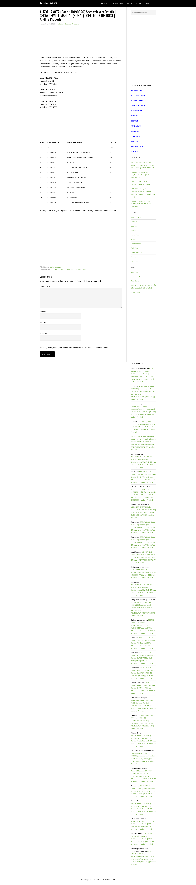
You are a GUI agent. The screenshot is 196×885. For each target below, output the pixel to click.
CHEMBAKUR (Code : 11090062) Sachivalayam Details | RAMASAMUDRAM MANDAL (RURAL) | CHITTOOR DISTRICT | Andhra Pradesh (143, 673)
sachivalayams (55, 267)
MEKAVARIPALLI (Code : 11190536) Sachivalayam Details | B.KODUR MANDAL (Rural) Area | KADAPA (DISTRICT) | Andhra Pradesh (143, 658)
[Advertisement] (81, 42)
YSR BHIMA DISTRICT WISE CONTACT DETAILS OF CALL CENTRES (142, 204)
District (134, 226)
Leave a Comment (72, 24)
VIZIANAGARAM (138, 95)
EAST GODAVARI (138, 106)
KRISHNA (135, 116)
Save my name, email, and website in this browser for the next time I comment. (74, 347)
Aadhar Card (136, 217)
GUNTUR (134, 121)
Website (43, 333)
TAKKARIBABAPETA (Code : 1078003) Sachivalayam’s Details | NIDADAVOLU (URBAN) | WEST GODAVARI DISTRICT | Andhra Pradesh (143, 758)
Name (43, 312)
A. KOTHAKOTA (57, 270)
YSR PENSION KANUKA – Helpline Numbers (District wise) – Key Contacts (143, 174)
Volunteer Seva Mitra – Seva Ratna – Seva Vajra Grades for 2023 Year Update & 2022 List (142, 165)
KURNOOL (135, 151)
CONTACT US (136, 276)
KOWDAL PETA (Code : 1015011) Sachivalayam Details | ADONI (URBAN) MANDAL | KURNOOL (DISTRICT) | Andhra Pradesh (143, 838)
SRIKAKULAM (137, 90)
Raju (132, 436)
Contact (134, 222)
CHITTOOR (68, 270)
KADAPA (134, 141)
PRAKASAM (136, 126)
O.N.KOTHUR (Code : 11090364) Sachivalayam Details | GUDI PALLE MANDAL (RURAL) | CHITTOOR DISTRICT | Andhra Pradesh (143, 557)
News (133, 239)
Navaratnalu (135, 235)
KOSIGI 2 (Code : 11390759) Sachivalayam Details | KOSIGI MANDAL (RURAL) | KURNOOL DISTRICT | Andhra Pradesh (143, 688)
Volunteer (134, 261)
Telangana (135, 257)
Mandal (133, 230)
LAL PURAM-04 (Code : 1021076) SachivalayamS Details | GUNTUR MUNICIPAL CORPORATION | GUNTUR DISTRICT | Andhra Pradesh (143, 791)
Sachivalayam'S (48, 3)
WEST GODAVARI (138, 111)
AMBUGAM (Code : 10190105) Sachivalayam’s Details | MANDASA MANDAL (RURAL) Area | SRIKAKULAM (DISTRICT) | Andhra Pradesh (143, 705)
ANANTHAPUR (137, 146)
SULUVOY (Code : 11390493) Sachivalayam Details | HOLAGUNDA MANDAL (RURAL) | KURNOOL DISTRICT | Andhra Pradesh (143, 426)
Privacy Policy (136, 292)
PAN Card (134, 248)
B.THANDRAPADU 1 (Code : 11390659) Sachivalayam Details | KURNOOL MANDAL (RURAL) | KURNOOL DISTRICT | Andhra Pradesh (143, 512)
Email (43, 322)
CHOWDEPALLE (80, 270)
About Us (134, 272)
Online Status (136, 244)
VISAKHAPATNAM (138, 100)
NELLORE (135, 131)
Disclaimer (135, 281)
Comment (45, 286)
